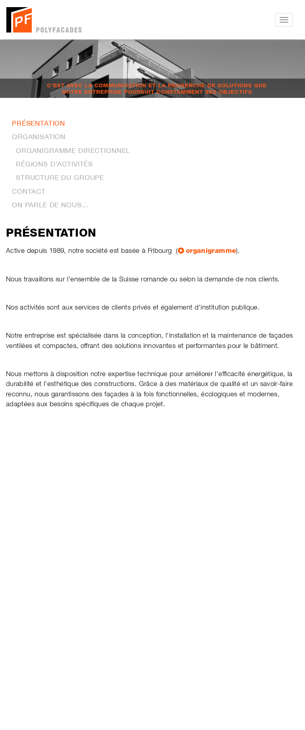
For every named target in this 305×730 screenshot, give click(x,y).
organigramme (211, 250)
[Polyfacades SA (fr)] (81, 19)
